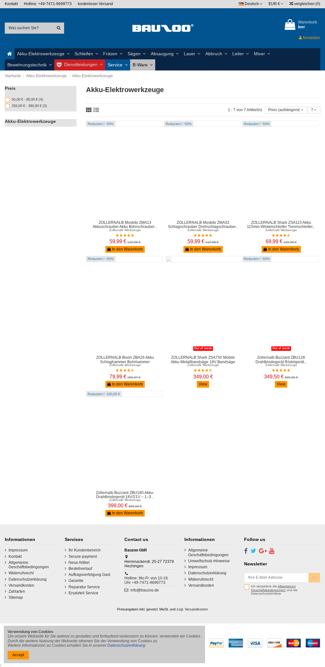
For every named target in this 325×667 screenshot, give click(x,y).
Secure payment (83, 556)
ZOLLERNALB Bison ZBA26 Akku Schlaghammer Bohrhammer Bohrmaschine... (125, 361)
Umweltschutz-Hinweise (209, 561)
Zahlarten (17, 591)
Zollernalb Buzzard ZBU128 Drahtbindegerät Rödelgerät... (281, 359)
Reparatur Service (84, 587)
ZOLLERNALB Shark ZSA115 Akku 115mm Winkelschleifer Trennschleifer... (281, 224)
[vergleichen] (121, 215)
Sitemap (16, 597)
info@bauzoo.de (144, 590)
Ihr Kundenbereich (85, 550)
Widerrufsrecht (21, 573)
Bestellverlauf (80, 568)
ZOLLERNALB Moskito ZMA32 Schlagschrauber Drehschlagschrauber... (203, 224)
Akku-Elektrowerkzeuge (30, 121)
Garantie (76, 580)
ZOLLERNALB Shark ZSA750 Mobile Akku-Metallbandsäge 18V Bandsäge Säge (203, 361)
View (203, 384)
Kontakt (12, 4)
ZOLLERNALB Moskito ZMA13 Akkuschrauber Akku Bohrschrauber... (125, 224)
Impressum (18, 550)
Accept (18, 655)
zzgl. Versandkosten (192, 609)
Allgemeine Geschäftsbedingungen (29, 564)
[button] (43, 53)
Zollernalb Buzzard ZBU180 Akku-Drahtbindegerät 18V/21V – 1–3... (125, 494)
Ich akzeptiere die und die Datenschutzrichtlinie (274, 589)
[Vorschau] (129, 215)
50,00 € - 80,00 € (27, 99)
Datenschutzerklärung (28, 579)
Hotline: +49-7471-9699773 (48, 4)
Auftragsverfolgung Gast (89, 574)
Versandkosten (21, 585)
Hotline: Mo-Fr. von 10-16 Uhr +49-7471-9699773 (146, 580)
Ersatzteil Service (83, 593)
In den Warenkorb (127, 249)
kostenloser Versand (95, 4)
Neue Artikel (79, 562)
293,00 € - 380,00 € (29, 106)
